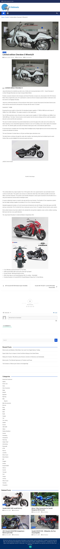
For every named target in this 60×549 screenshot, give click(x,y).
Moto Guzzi (5, 455)
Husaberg (5, 435)
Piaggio (4, 461)
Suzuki (4, 52)
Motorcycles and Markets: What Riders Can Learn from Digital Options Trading (21, 350)
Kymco (4, 450)
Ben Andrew (19, 57)
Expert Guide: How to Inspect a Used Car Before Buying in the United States (21, 353)
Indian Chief (5, 442)
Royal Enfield (6, 465)
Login (56, 312)
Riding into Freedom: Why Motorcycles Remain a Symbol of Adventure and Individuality (23, 357)
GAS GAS (5, 426)
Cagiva (4, 416)
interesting (5, 444)
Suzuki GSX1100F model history (12, 508)
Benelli (4, 392)
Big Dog (4, 396)
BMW (4, 409)
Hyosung (5, 439)
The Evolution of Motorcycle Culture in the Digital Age (15, 363)
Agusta (5, 401)
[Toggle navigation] (8, 13)
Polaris (4, 463)
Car (3, 418)
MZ (3, 459)
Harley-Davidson (6, 431)
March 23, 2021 (7, 510)
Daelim (4, 422)
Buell (4, 414)
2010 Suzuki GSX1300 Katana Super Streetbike (16, 285)
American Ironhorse (7, 379)
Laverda (4, 452)
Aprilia (4, 381)
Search (56, 340)
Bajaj (4, 390)
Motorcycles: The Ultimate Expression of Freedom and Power (17, 360)
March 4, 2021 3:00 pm (9, 57)
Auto (4, 386)
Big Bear (5, 394)
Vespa (4, 476)
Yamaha (4, 483)
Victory (4, 478)
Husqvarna (5, 437)
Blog (4, 407)
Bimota (4, 405)
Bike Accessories (7, 403)
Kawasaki (5, 446)
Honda (4, 433)
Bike (4, 399)
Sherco (4, 467)
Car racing (5, 420)
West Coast (5, 480)
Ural (3, 474)
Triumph (4, 472)
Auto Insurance (6, 388)
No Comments (28, 57)
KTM (4, 448)
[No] (58, 543)
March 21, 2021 (36, 534)
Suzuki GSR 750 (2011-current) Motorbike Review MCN (45, 286)
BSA (4, 411)
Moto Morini (5, 457)
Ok (30, 546)
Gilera (4, 429)
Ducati (4, 424)
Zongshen (5, 485)
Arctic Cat (5, 383)
